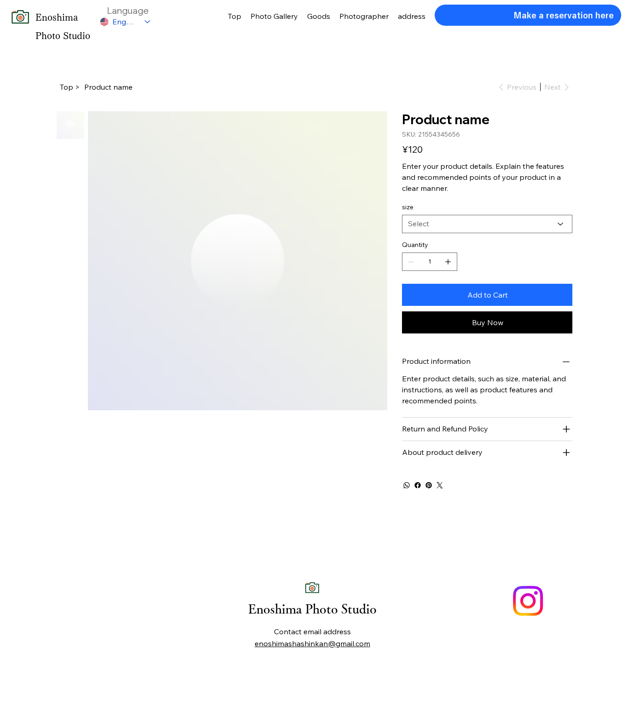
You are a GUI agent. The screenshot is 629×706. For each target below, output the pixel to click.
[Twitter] (439, 485)
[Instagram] (528, 601)
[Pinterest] (428, 485)
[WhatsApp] (406, 485)
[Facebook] (417, 485)
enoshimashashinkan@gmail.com (312, 643)
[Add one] (448, 262)
